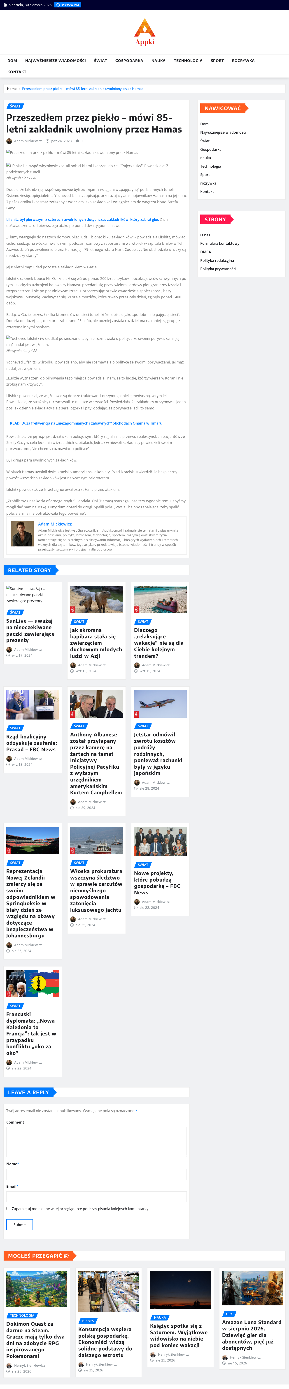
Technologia (188, 60)
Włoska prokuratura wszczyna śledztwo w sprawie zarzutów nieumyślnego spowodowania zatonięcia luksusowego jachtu (96, 890)
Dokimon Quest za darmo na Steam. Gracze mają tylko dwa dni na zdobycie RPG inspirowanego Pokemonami (35, 1339)
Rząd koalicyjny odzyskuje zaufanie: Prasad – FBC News (31, 742)
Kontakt (16, 72)
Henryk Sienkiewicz (29, 1365)
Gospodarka (129, 60)
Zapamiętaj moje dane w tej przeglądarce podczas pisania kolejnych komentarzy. (80, 1208)
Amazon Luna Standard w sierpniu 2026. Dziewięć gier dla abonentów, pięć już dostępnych (252, 1335)
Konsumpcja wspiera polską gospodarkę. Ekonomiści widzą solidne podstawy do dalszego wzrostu (105, 1342)
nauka (158, 60)
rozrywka (243, 60)
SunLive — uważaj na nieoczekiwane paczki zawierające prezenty (30, 630)
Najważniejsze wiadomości (55, 60)
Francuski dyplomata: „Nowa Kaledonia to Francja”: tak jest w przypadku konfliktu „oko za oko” (31, 1033)
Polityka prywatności (218, 268)
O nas (205, 235)
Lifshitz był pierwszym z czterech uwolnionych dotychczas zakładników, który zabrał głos (82, 219)
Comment (15, 1122)
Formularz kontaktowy (220, 243)
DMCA (205, 251)
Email (12, 1186)
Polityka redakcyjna (217, 260)
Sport (217, 60)
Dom (12, 60)
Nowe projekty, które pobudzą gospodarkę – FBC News (157, 883)
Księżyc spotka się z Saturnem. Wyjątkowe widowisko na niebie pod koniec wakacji (179, 1335)
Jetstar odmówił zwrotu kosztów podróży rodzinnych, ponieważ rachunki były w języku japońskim (158, 753)
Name (12, 1163)
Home (12, 88)
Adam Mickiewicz (28, 141)
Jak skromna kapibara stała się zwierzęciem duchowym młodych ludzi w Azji (96, 643)
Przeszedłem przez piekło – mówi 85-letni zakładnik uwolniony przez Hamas (82, 88)
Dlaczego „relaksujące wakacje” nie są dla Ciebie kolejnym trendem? (159, 643)
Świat (100, 60)
